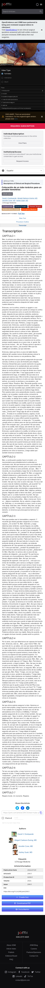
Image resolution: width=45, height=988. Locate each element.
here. (16, 119)
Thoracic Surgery (35, 206)
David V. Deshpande (26, 834)
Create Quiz (24, 897)
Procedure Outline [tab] (22, 222)
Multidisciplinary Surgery (11, 209)
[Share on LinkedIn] (27, 808)
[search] (41, 11)
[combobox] (20, 11)
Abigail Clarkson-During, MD (25, 840)
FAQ (11, 959)
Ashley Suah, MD (25, 852)
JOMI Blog (34, 945)
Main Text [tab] (22, 218)
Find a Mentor (23, 909)
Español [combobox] (10, 170)
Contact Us (33, 956)
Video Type (5, 70)
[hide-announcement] (42, 30)
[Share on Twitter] (17, 808)
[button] (22, 54)
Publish (11, 952)
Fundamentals (8, 206)
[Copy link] (41, 813)
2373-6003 (24, 937)
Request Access (22, 161)
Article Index (11, 949)
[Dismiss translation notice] (42, 116)
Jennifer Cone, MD (25, 846)
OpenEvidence (11, 30)
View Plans (22, 143)
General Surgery (21, 206)
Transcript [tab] (22, 225)
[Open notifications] (37, 4)
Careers (34, 949)
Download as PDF (24, 903)
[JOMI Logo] (6, 4)
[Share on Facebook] (22, 808)
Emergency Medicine (29, 209)
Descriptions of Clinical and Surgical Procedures (21, 183)
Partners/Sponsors (34, 952)
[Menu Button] (41, 4)
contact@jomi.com (22, 980)
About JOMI (11, 945)
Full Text (21, 213)
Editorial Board (11, 956)
